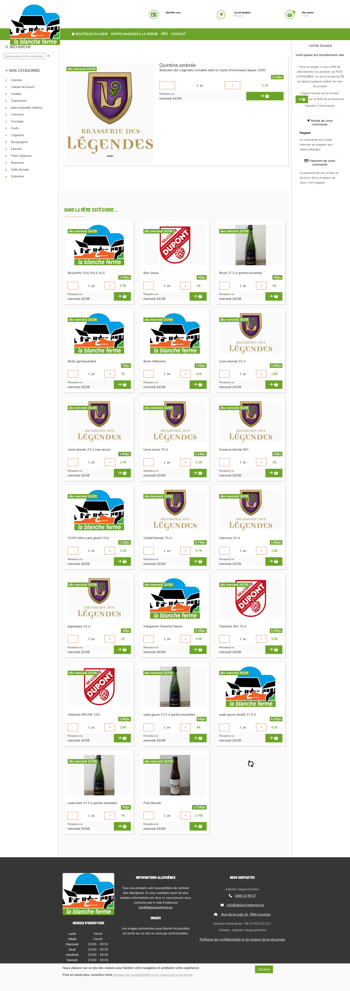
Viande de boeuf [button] (22, 87)
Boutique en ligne (91, 34)
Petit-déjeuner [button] (21, 156)
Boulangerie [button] (19, 142)
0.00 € (308, 14)
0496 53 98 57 (245, 895)
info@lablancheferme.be (156, 907)
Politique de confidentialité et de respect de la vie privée (242, 939)
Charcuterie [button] (18, 101)
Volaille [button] (15, 94)
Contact (178, 34)
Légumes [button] (17, 135)
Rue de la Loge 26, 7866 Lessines (246, 914)
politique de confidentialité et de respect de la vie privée (152, 975)
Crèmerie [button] (17, 114)
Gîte (164, 34)
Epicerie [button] (16, 149)
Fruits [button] (14, 128)
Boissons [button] (17, 163)
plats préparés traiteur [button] (26, 108)
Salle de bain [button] (19, 170)
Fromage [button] (16, 121)
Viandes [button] (16, 80)
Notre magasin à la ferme (134, 34)
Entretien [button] (17, 176)
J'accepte (264, 969)
